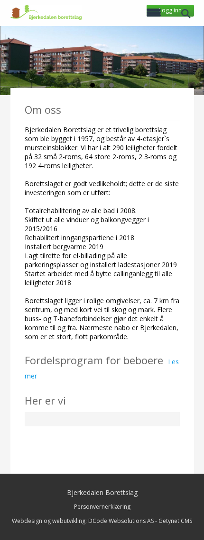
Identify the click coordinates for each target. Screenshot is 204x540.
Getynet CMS (175, 521)
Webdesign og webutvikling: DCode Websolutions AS (83, 521)
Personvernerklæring (102, 507)
